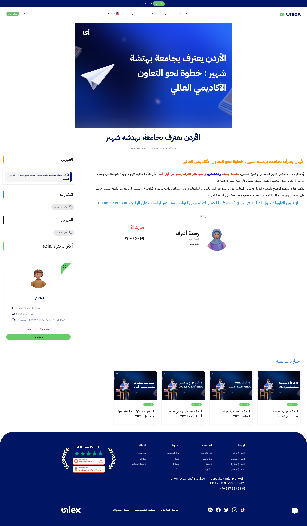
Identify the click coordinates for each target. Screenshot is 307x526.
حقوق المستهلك (121, 509)
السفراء (176, 458)
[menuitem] (132, 13)
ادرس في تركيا (239, 452)
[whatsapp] (137, 239)
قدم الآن (159, 4)
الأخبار (167, 13)
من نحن (142, 452)
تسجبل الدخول (25, 13)
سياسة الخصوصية (145, 509)
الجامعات (199, 13)
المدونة (151, 13)
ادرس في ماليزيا (238, 463)
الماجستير (209, 463)
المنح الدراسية (206, 452)
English (111, 13)
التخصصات (183, 13)
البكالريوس (207, 458)
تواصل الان (38, 336)
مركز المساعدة (173, 452)
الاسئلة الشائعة (139, 463)
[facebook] (142, 239)
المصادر (134, 13)
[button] (293, 511)
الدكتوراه (209, 468)
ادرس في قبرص (238, 468)
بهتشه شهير (213, 174)
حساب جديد (13, 14)
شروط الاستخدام (169, 509)
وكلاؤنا (176, 463)
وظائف (142, 458)
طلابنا (176, 468)
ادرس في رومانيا (238, 458)
